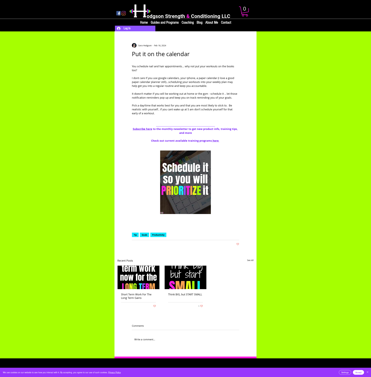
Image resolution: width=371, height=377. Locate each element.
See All (250, 260)
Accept (358, 372)
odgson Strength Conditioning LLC (188, 16)
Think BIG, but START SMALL (185, 294)
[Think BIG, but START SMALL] (186, 277)
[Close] (367, 372)
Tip (135, 234)
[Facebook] (118, 13)
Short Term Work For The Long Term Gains (136, 296)
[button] (245, 11)
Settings (345, 372)
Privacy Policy (114, 372)
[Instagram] (123, 13)
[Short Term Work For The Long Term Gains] (138, 277)
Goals (144, 234)
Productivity (158, 234)
